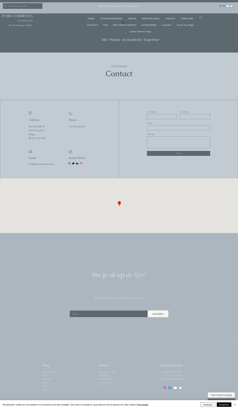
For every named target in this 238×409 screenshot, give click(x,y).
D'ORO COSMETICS (17, 16)
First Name (152, 112)
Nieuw (45, 375)
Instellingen (208, 404)
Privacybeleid (142, 404)
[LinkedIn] (77, 163)
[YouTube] (227, 6)
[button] (200, 17)
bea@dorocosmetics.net (177, 379)
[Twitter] (231, 6)
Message (151, 134)
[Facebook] (224, 6)
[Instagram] (220, 6)
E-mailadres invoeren (79, 307)
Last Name (184, 112)
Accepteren (224, 404)
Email (149, 123)
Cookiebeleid (105, 382)
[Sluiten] (234, 404)
